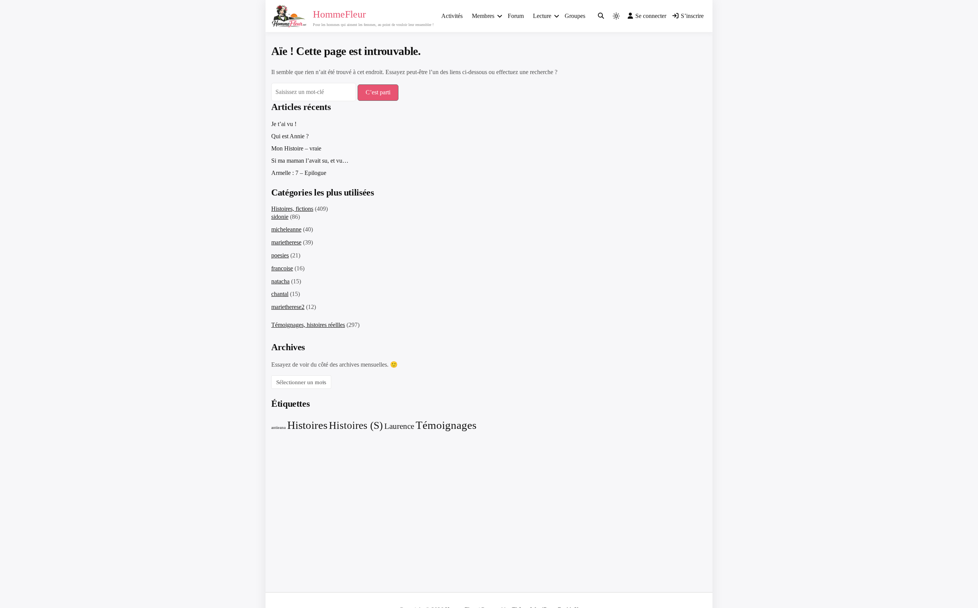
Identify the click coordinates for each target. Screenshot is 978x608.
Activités (452, 16)
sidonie (279, 216)
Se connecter (650, 16)
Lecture (542, 16)
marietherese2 (287, 307)
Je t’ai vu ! (283, 124)
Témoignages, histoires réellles (308, 325)
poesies (280, 255)
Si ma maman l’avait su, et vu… (309, 160)
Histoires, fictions (292, 208)
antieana (278, 427)
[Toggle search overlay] (601, 16)
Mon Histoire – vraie (296, 148)
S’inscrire (692, 16)
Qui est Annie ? (290, 136)
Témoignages (446, 425)
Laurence (399, 426)
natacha (280, 281)
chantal (279, 294)
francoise (282, 268)
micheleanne (286, 229)
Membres (483, 16)
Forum (516, 16)
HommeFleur (339, 14)
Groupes (575, 16)
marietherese (286, 242)
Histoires (307, 425)
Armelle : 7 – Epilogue (298, 173)
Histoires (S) (356, 425)
